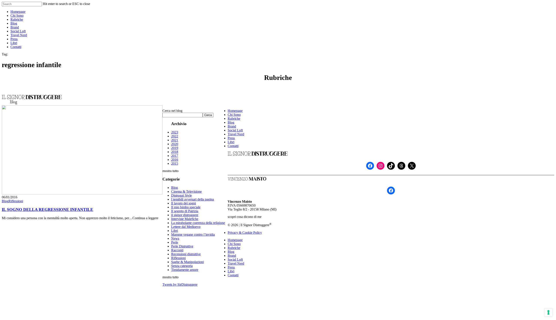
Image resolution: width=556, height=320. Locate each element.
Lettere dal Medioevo (185, 227)
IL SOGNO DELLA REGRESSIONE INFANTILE (47, 209)
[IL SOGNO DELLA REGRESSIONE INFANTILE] (82, 193)
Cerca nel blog (172, 111)
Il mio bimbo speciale (185, 207)
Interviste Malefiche (184, 219)
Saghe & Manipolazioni (187, 262)
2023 (174, 132)
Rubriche (234, 118)
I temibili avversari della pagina (192, 199)
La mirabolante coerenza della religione (198, 223)
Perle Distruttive (182, 246)
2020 (174, 144)
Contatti (233, 146)
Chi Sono (234, 114)
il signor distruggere (184, 215)
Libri (174, 230)
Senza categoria (182, 266)
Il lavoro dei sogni (183, 203)
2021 (174, 140)
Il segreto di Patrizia (184, 211)
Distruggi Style (181, 195)
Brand (232, 126)
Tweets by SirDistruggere (179, 284)
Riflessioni (15, 201)
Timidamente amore (184, 270)
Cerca (208, 115)
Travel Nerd (236, 134)
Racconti (177, 250)
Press (231, 138)
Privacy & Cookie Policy (245, 232)
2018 (174, 152)
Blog (5, 201)
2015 (174, 163)
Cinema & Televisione (186, 191)
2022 (174, 136)
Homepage (235, 111)
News (175, 238)
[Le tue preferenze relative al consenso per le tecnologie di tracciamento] (548, 312)
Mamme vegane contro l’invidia (193, 234)
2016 (174, 159)
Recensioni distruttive (186, 254)
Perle (174, 242)
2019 (174, 148)
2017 (174, 156)
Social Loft (235, 130)
